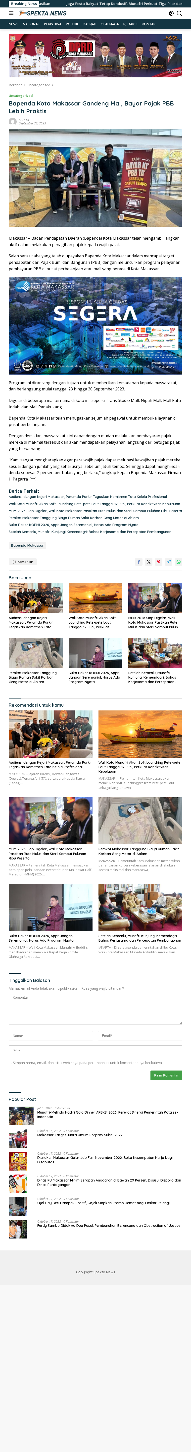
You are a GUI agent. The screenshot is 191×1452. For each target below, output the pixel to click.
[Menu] (12, 13)
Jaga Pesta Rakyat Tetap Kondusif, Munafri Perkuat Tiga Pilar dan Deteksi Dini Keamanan (101, 3)
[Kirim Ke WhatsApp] (178, 562)
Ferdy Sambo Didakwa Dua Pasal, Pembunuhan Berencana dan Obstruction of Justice (108, 1225)
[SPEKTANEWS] (42, 13)
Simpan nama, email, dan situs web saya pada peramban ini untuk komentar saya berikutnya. (88, 1062)
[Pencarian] (179, 13)
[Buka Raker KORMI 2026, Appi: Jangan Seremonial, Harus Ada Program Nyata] (96, 653)
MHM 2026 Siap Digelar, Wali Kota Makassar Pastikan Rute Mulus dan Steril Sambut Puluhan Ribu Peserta (95, 511)
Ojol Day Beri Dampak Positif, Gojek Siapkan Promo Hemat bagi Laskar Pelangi (103, 1203)
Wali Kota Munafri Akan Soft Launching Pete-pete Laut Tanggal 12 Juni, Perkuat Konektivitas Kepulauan (94, 504)
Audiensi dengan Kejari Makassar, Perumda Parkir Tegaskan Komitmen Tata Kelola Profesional (88, 496)
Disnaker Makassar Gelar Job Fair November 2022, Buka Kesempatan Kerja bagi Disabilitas (105, 1159)
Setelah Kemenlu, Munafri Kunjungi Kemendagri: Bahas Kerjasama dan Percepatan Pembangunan (90, 532)
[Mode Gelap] (171, 13)
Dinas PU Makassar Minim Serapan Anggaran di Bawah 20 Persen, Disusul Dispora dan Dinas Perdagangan (109, 1182)
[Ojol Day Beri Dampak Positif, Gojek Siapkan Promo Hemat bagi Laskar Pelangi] (18, 1206)
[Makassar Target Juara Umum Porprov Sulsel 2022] (18, 1138)
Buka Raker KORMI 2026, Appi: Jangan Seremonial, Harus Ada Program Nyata (74, 525)
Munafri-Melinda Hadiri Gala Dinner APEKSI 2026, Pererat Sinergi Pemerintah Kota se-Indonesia (107, 1114)
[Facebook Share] (139, 562)
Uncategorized (21, 95)
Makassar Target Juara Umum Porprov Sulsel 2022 (80, 1135)
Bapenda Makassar (27, 545)
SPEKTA (24, 120)
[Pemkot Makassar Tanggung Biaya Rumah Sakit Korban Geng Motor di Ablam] (36, 653)
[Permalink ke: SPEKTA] (13, 121)
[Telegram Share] (168, 562)
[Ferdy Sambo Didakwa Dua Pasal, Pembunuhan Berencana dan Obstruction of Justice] (18, 1229)
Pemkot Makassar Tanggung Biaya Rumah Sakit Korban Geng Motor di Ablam (75, 518)
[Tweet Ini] (148, 562)
